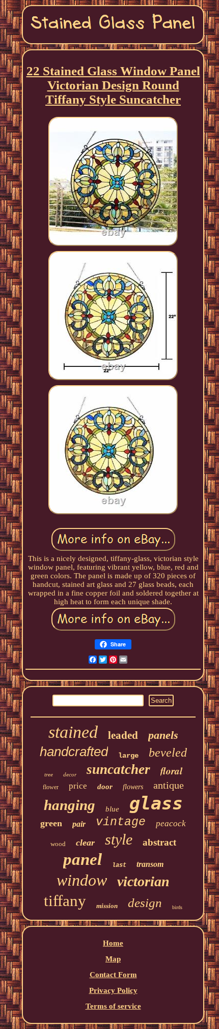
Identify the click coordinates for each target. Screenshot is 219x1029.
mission (107, 906)
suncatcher (118, 769)
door (105, 787)
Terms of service (113, 1006)
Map (113, 959)
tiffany (65, 901)
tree (48, 774)
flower (51, 787)
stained (73, 732)
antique (168, 785)
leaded (123, 735)
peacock (171, 823)
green (51, 823)
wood (58, 844)
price (78, 786)
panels (163, 735)
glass (156, 803)
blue (112, 809)
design (145, 903)
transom (149, 864)
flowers (133, 787)
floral (171, 770)
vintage (121, 822)
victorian (143, 881)
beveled (168, 752)
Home (113, 943)
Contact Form (113, 975)
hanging (69, 805)
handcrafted (74, 751)
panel (82, 859)
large (128, 756)
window (82, 880)
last (119, 865)
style (118, 839)
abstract (159, 842)
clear (85, 842)
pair (79, 824)
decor (69, 774)
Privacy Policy (113, 990)
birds (177, 907)
